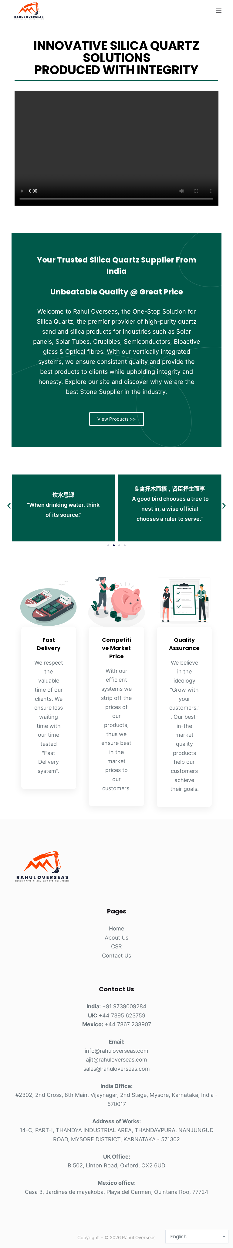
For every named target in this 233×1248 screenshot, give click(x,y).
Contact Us (116, 955)
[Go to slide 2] (114, 545)
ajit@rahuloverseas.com (116, 1059)
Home (116, 928)
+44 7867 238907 (128, 1024)
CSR (116, 946)
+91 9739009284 (124, 1006)
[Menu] (218, 10)
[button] (9, 506)
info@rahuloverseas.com (116, 1051)
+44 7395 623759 (122, 1015)
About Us (116, 937)
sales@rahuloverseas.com (116, 1068)
